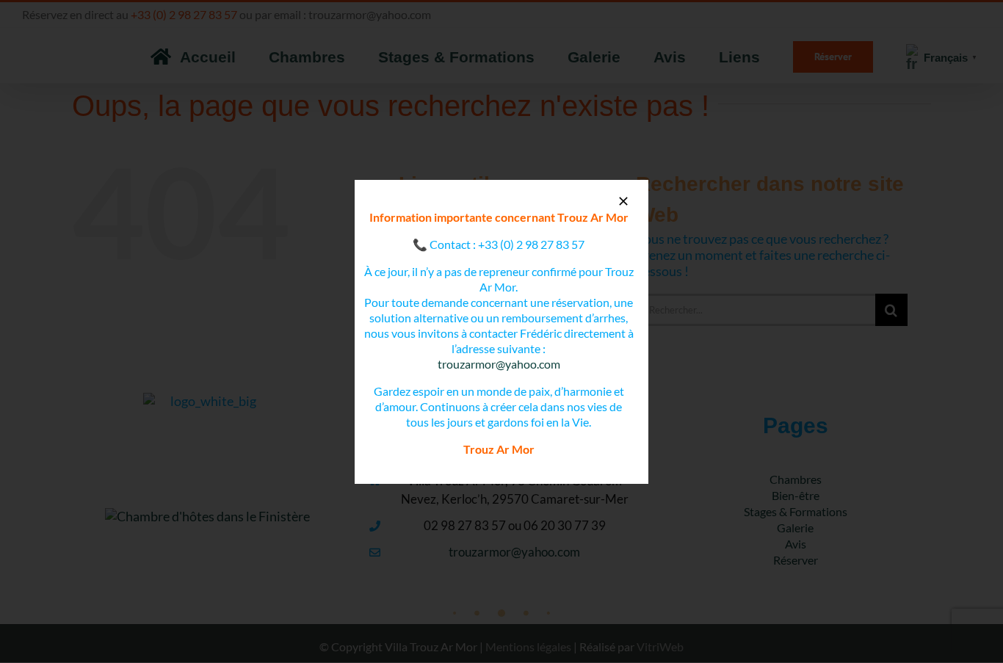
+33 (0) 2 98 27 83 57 (531, 244)
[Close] (623, 201)
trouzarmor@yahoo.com (499, 364)
